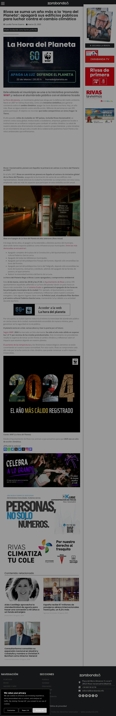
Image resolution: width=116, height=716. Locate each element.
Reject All (25, 710)
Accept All (40, 710)
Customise (11, 710)
